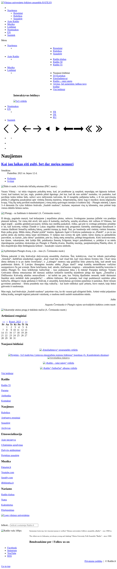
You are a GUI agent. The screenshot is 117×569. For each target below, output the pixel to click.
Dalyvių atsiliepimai (10, 450)
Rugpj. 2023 (15, 321)
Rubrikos (5, 412)
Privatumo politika (93, 561)
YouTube (11, 553)
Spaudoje (5, 423)
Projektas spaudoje (10, 455)
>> (26, 321)
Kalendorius (7, 505)
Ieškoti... (5, 525)
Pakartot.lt (6, 467)
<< (3, 321)
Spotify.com (7, 477)
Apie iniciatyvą (8, 440)
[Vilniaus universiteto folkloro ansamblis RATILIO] (26, 2)
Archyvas (6, 428)
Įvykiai (10, 181)
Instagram (12, 550)
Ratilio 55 (6, 385)
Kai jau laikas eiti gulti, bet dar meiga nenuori (37, 164)
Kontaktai (6, 401)
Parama (4, 390)
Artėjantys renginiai (10, 417)
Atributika (6, 395)
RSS (9, 556)
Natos (4, 499)
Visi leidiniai (7, 373)
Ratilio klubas (7, 494)
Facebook (12, 547)
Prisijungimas (7, 510)
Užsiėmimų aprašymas (12, 445)
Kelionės (11, 178)
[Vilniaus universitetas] (15, 515)
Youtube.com (7, 472)
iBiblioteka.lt (7, 483)
